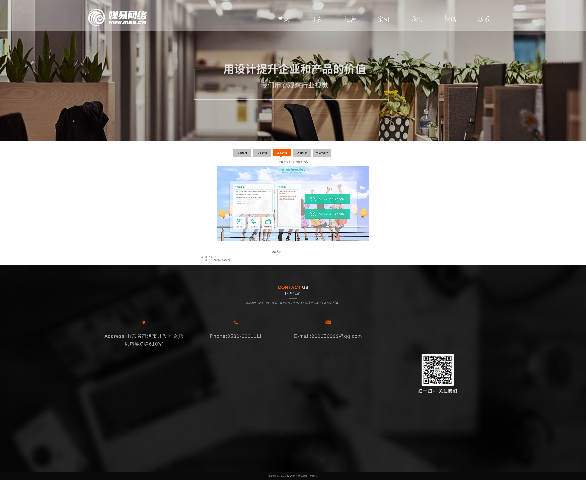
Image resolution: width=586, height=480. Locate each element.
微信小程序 (322, 153)
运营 (350, 19)
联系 (484, 19)
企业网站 (262, 153)
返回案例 (276, 251)
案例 (384, 19)
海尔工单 (212, 257)
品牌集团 (242, 153)
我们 (417, 19)
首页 (283, 19)
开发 (317, 19)
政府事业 (302, 153)
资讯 (450, 19)
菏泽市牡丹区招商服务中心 (220, 260)
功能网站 (282, 153)
